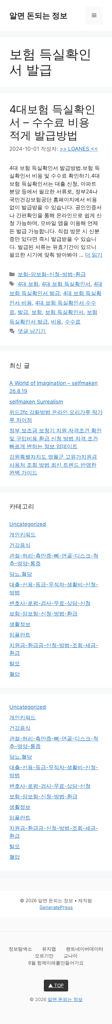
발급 (23, 312)
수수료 (73, 322)
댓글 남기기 (32, 331)
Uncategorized (27, 524)
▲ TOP (56, 985)
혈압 (14, 674)
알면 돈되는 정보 (38, 15)
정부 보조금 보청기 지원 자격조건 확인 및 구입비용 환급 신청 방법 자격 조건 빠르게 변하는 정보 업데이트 (55, 438)
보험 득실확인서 (64, 312)
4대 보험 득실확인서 (66, 284)
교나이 (70, 956)
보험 (36, 312)
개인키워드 (22, 535)
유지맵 (49, 949)
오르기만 (45, 956)
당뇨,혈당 (20, 574)
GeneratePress (56, 907)
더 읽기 (93, 255)
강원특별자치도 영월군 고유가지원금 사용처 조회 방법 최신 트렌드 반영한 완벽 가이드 (53, 465)
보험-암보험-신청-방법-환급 (52, 274)
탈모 (14, 663)
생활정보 (19, 624)
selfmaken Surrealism (36, 402)
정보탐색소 (21, 949)
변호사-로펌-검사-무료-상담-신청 (50, 603)
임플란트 (19, 635)
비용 (56, 322)
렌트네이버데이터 (84, 949)
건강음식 (19, 545)
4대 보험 (28, 284)
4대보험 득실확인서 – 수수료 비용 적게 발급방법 (52, 122)
